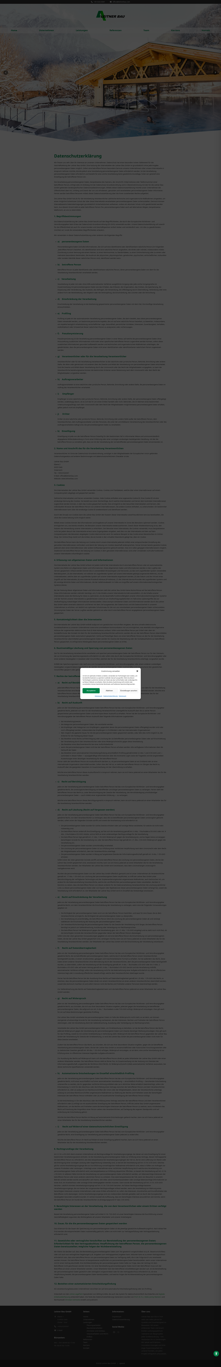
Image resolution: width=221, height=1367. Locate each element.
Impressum (98, 696)
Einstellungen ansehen (128, 691)
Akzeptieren (91, 691)
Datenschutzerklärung (110, 696)
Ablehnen (109, 691)
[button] (137, 671)
